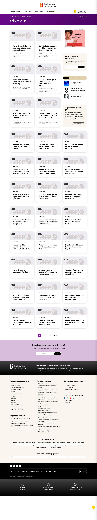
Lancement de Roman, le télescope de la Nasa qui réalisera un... (74, 171)
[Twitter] (67, 398)
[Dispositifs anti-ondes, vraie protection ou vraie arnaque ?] (66, 96)
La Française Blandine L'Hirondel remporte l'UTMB (73, 222)
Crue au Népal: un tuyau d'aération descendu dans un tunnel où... (48, 222)
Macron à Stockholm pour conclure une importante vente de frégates (22, 48)
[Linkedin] (73, 398)
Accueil (11, 16)
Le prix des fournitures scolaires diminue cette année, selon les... (21, 297)
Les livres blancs (68, 383)
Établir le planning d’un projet (44, 408)
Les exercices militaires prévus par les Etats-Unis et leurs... (21, 146)
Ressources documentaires (15, 11)
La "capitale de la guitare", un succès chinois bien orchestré (74, 146)
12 (50, 335)
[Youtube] (70, 398)
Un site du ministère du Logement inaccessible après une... (21, 197)
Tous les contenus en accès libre (71, 389)
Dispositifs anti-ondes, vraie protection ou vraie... (78, 96)
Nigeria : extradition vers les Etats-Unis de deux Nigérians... (74, 247)
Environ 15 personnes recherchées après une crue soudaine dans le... (21, 171)
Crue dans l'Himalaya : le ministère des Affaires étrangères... (74, 272)
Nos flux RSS (67, 402)
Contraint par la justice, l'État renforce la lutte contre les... (47, 297)
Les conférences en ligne (70, 385)
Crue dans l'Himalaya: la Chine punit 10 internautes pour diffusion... (47, 83)
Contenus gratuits (50, 11)
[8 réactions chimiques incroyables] (66, 83)
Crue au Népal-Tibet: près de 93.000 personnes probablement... (74, 297)
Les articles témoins (69, 387)
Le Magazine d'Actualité (20, 16)
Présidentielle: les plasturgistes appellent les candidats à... (22, 322)
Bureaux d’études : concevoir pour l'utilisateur (47, 397)
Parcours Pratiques (28, 11)
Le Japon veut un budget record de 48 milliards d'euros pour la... (21, 115)
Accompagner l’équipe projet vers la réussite (47, 412)
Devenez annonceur (82, 29)
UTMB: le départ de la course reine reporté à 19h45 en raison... (47, 322)
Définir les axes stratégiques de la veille (46, 430)
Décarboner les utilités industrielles (45, 417)
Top (12, 457)
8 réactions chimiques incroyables (76, 83)
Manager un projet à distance (44, 410)
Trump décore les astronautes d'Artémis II (21, 271)
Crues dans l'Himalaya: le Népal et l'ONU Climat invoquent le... (21, 222)
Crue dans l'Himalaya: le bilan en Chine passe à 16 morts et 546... (74, 197)
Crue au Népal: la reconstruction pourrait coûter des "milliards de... (21, 247)
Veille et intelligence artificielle (44, 431)
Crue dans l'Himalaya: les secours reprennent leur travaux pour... (48, 197)
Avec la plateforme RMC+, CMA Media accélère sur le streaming (22, 82)
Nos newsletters (68, 400)
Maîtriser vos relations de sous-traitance (46, 396)
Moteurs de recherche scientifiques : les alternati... (78, 89)
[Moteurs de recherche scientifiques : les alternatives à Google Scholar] (66, 90)
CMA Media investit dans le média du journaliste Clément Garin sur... (48, 48)
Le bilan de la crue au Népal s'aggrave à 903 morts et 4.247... (46, 146)
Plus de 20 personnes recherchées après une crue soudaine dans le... (47, 171)
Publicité (76, 29)
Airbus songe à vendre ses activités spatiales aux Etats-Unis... (48, 247)
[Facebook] (65, 398)
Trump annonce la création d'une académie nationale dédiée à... (48, 272)
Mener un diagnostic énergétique (45, 416)
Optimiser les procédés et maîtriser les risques (48, 383)
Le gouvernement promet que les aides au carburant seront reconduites (48, 115)
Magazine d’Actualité (38, 11)
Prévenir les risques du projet (44, 414)
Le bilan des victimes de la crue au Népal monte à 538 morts (74, 322)
